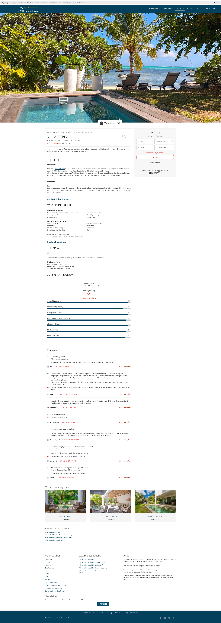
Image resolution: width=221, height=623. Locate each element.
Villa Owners (98, 613)
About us (48, 565)
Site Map (109, 613)
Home (49, 132)
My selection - (194, 8)
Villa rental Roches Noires (53, 532)
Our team (48, 562)
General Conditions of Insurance (56, 585)
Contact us (180, 8)
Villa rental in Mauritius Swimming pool (92, 562)
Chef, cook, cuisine (54, 335)
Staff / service (52, 330)
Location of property (55, 307)
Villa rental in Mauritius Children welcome (93, 568)
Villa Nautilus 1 (66, 516)
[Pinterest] (169, 618)
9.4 (129, 318)
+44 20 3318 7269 (155, 173)
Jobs (46, 571)
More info (82, 3)
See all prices (154, 162)
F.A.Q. (47, 577)
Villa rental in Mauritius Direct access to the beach (93, 571)
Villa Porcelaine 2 (155, 516)
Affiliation (118, 613)
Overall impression (54, 301)
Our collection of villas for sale (55, 591)
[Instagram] (165, 618)
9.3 (129, 335)
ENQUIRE (155, 157)
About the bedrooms (55, 324)
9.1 (129, 307)
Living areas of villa (54, 312)
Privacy (47, 579)
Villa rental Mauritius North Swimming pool (59, 535)
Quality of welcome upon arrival (59, 318)
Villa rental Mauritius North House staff (58, 538)
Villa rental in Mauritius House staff (90, 565)
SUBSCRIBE (103, 604)
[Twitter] (173, 618)
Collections (48, 559)
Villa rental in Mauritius (86, 559)
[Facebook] (160, 618)
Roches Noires (78, 132)
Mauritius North (66, 132)
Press (47, 574)
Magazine (168, 8)
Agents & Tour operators (53, 588)
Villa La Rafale (110, 516)
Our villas (56, 132)
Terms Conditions (51, 582)
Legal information (132, 613)
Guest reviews (49, 568)
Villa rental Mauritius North (54, 540)
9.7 (129, 301)
